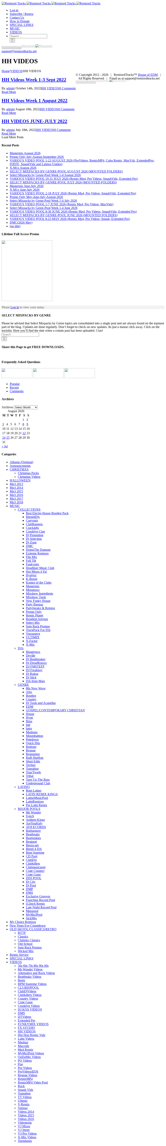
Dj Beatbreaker (35, 659)
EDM (29, 706)
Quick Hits (33, 743)
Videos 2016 (26, 1119)
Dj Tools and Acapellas (41, 703)
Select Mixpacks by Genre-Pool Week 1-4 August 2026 (45, 175)
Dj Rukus (32, 673)
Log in (15, 307)
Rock (21, 1086)
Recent (14, 387)
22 (24, 433)
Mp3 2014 (16, 487)
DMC (29, 546)
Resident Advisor (37, 619)
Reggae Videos (27, 1075)
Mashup (23, 1042)
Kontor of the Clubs (38, 582)
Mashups (31, 732)
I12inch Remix (35, 903)
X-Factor (31, 641)
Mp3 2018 (16, 502)
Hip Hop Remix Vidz (31, 1035)
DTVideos (24, 1016)
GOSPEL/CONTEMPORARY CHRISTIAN (55, 710)
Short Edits (33, 761)
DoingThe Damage (38, 549)
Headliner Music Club (40, 568)
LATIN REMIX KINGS (42, 794)
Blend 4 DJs (34, 849)
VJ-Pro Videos (27, 1133)
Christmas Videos (29, 476)
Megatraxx (33, 590)
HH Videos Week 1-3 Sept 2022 (34, 79)
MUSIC (15, 506)
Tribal (29, 776)
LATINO (24, 787)
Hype (29, 717)
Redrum (31, 746)
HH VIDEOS (50, 88)
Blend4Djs (33, 517)
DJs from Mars (35, 681)
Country (31, 699)
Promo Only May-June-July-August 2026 (36, 197)
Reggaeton (33, 754)
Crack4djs (32, 528)
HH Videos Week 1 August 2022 (34, 100)
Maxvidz (23, 1046)
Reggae (31, 750)
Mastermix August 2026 (25, 153)
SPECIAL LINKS (21, 958)
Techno (30, 765)
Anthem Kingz (35, 819)
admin (10, 88)
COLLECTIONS (29, 509)
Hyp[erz (31, 575)
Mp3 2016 (16, 495)
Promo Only (34, 611)
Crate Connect (35, 871)
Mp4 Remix (25, 1049)
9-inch (30, 816)
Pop (20, 1064)
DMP (29, 889)
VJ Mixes (24, 1126)
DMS (29, 892)
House (30, 714)
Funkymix (32, 564)
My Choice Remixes (23, 922)
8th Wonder (33, 812)
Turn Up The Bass (38, 779)
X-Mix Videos (27, 1137)
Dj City (30, 881)
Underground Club (38, 783)
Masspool (32, 911)
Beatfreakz (33, 834)
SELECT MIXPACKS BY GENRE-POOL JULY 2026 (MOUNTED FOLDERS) (63, 182)
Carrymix (32, 520)
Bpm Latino (33, 790)
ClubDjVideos (27, 991)
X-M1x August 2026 (23, 167)
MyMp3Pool (34, 914)
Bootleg (31, 695)
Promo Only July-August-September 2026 (37, 157)
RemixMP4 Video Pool (33, 1082)
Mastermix (32, 586)
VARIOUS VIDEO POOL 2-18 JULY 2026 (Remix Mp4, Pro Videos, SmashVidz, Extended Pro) (73, 193)
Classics (23, 936)
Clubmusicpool (35, 867)
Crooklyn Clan (35, 531)
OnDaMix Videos (29, 1057)
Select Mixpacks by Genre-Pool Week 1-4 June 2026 (44, 208)
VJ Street (24, 1130)
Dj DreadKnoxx (36, 663)
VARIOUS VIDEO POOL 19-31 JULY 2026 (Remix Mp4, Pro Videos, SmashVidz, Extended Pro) (74, 178)
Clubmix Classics (29, 940)
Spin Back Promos (38, 626)
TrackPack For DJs (38, 630)
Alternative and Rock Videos (36, 973)
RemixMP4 (25, 1079)
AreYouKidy (34, 823)
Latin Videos (26, 1038)
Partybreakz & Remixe (40, 608)
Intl (28, 725)
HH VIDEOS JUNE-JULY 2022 (34, 121)
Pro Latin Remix (36, 805)
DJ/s (20, 648)
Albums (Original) (21, 462)
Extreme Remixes (37, 553)
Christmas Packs (28, 473)
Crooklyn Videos (29, 1006)
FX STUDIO (26, 1027)
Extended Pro (26, 1020)
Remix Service (19, 954)
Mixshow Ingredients (39, 593)
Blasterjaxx (33, 652)
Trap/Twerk (33, 772)
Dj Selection (34, 538)
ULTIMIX (32, 637)
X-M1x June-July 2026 (24, 189)
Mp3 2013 (16, 484)
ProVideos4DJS (28, 1071)
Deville (30, 655)
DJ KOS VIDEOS (30, 1009)
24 (3, 437)
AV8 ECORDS (36, 827)
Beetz (21, 980)
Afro (29, 692)
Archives (7, 407)
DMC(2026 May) (21, 222)
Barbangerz (33, 830)
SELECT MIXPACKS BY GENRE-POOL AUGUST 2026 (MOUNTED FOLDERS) (66, 171)
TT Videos (25, 1097)
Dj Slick (31, 677)
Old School (25, 944)
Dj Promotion (34, 535)
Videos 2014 (26, 1111)
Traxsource (33, 633)
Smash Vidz (25, 1089)
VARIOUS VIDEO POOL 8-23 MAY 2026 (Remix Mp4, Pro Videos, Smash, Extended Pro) (70, 219)
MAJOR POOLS (29, 808)
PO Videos (25, 1060)
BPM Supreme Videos (32, 984)
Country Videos (28, 998)
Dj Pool (31, 885)
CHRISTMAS (19, 469)
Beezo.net (32, 845)
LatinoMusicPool (37, 798)
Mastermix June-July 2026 (27, 186)
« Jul (5, 446)
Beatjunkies (33, 838)
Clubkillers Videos (30, 995)
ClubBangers (34, 524)
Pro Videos (25, 1068)
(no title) (15, 226)
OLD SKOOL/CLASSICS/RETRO (33, 929)
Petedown (32, 739)
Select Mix (33, 622)
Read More (9, 92)
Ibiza (29, 721)
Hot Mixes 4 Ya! (36, 571)
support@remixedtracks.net (19, 51)
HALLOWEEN (20, 480)
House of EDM (148, 74)
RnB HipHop (34, 757)
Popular (15, 384)
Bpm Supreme (35, 852)
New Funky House (38, 600)
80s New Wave (36, 688)
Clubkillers (33, 863)
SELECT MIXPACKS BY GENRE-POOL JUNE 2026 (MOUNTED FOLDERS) (63, 215)
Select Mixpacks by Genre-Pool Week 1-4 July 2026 (43, 200)
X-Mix (30, 644)
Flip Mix (31, 557)
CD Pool (31, 856)
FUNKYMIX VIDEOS (33, 1024)
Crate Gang (33, 874)
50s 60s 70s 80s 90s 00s (33, 965)
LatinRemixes (35, 801)
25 (8, 437)
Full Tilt (31, 560)
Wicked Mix (26, 951)
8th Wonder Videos (30, 969)
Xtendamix (25, 1141)
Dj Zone (31, 542)
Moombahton (34, 736)
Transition (32, 768)
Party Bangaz (34, 604)
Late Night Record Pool (41, 907)
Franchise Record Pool (40, 900)
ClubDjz (31, 860)
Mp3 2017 (16, 498)
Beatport (31, 841)
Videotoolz (25, 1122)
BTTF (22, 933)
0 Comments (68, 88)
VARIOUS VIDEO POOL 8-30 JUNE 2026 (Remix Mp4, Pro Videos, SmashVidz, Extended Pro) (73, 211)
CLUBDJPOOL (28, 987)
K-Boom (31, 579)
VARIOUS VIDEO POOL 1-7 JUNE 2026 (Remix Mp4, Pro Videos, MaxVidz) (61, 204)
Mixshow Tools (36, 597)
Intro (29, 728)
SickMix (31, 918)
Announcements (20, 465)
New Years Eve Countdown (28, 925)
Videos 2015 (26, 1115)
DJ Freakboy (34, 670)
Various (23, 1108)
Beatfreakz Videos (29, 976)
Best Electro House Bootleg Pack (47, 513)
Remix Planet (34, 615)
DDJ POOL (34, 878)
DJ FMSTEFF (35, 666)
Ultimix (23, 1100)
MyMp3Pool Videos (31, 1053)
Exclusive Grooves (38, 896)
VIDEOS (16, 962)
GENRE (23, 684)
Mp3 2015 (16, 491)
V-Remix (24, 1104)
